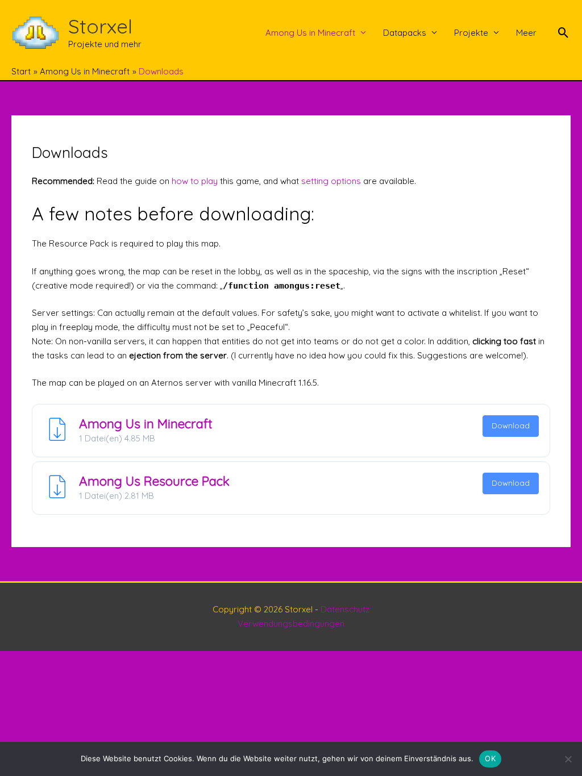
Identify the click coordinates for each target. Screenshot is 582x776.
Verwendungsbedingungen (291, 623)
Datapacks (404, 32)
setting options (331, 181)
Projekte (471, 32)
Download (511, 425)
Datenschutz (345, 609)
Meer (526, 32)
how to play (195, 181)
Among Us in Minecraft (310, 32)
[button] (563, 33)
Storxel (100, 26)
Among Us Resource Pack (154, 481)
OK (490, 758)
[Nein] (567, 759)
